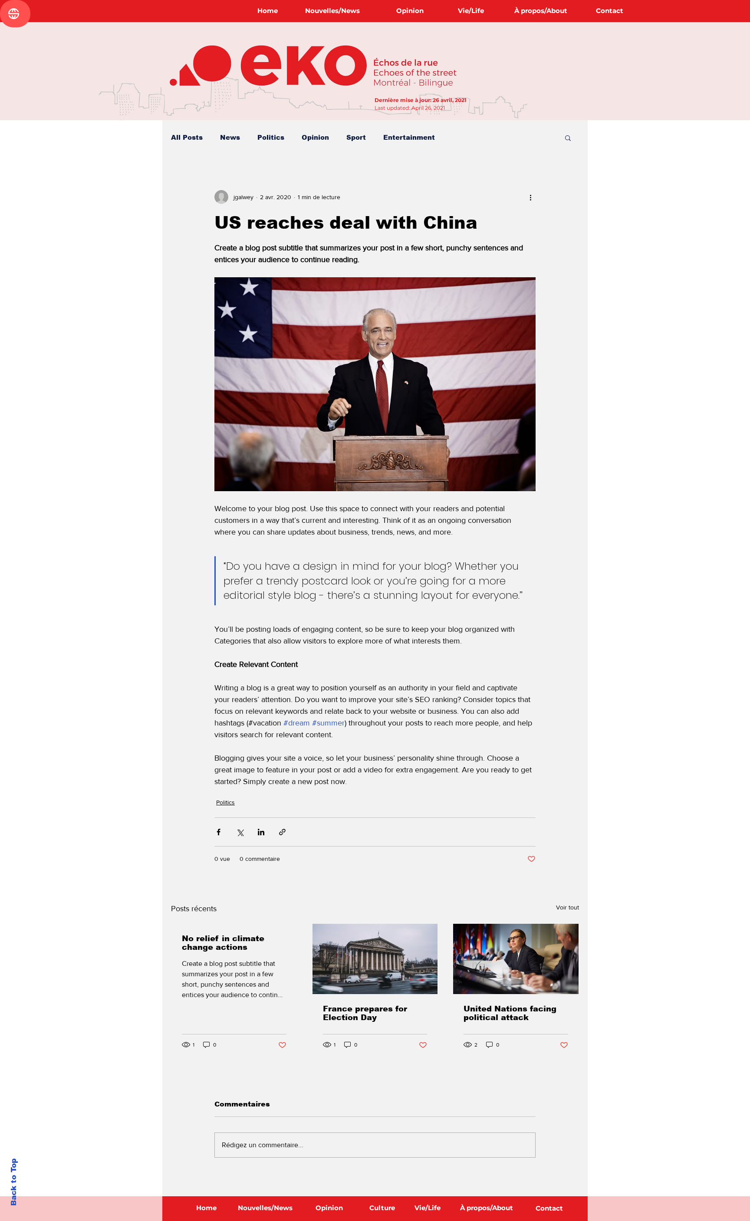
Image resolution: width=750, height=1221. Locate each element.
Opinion (315, 137)
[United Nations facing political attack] (516, 959)
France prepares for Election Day (365, 1013)
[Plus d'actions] (530, 197)
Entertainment (409, 137)
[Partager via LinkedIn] (261, 832)
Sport (356, 137)
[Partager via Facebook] (218, 832)
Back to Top (14, 1182)
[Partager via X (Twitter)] (240, 832)
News (230, 137)
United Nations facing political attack (510, 1013)
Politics (270, 137)
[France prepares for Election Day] (375, 959)
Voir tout (567, 907)
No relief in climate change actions (223, 943)
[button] (568, 137)
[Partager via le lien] (282, 832)
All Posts (187, 137)
